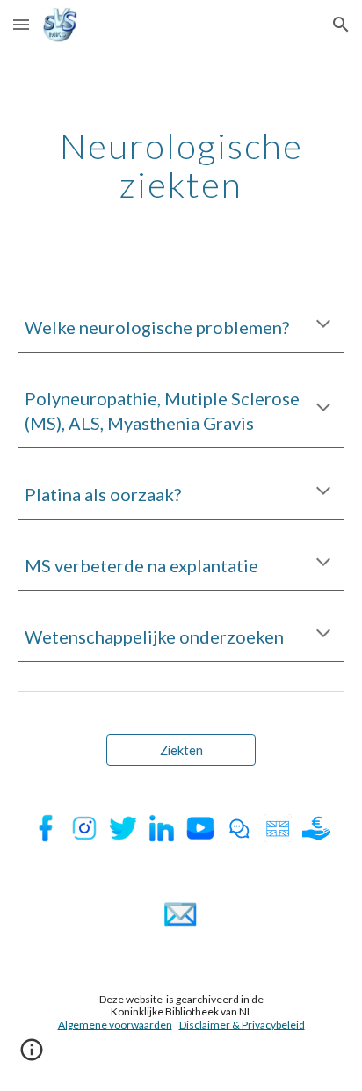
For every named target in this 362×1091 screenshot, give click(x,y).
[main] (181, 165)
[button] (21, 24)
